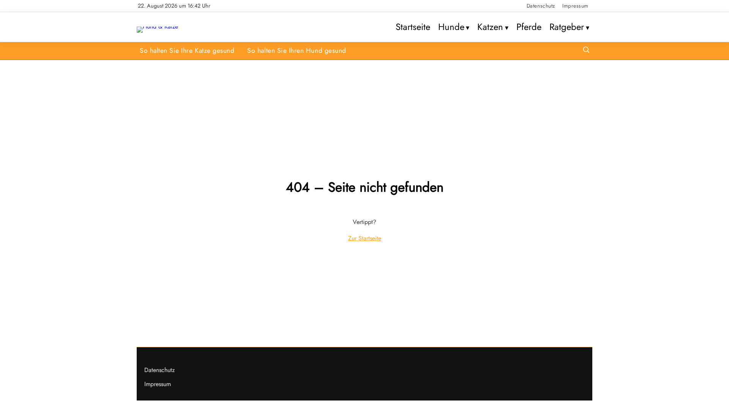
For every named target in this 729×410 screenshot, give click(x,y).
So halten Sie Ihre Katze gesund (187, 50)
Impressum (575, 5)
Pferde (528, 26)
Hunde (451, 26)
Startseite (413, 26)
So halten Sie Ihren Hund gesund (296, 50)
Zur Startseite (364, 238)
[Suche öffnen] (586, 51)
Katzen (490, 26)
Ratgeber (566, 26)
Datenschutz (541, 5)
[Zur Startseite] (157, 26)
